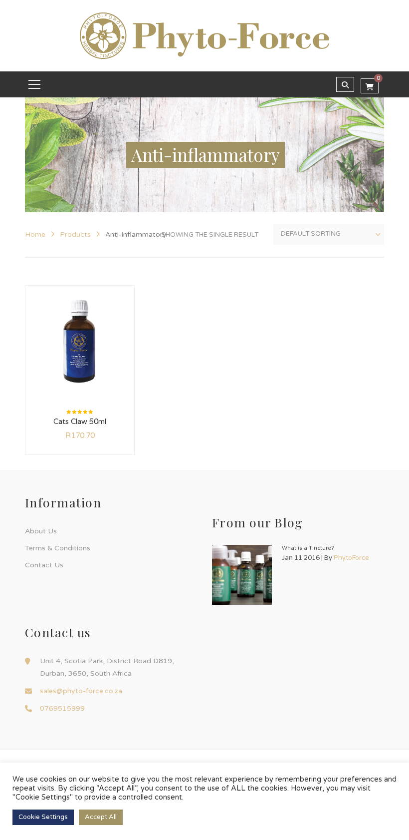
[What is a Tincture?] (242, 575)
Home (35, 234)
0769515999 (62, 708)
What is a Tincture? (308, 548)
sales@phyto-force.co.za (81, 691)
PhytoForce (351, 558)
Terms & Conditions (57, 548)
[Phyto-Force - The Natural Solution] (204, 35)
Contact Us (44, 565)
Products (75, 234)
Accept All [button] (101, 817)
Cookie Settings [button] (43, 817)
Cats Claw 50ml (79, 421)
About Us (41, 531)
